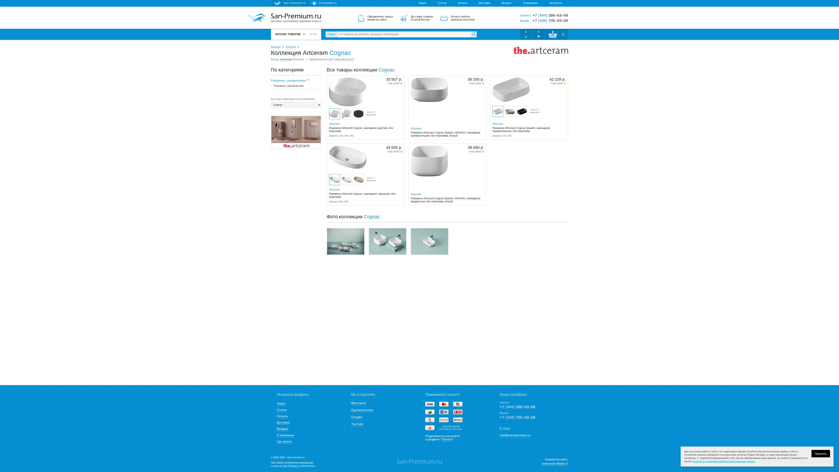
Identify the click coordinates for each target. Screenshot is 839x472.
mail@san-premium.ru (515, 435)
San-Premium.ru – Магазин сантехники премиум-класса (296, 18)
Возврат (506, 3)
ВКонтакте (358, 403)
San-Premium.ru (291, 466)
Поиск (331, 34)
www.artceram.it (344, 59)
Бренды (276, 47)
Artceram (290, 47)
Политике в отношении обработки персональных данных (723, 461)
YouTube (357, 424)
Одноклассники (362, 410)
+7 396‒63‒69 (517, 407)
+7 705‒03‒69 (517, 417)
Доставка (484, 3)
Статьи (442, 3)
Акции (422, 3)
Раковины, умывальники (289, 85)
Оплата (462, 3)
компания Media (555, 463)
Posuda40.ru (328, 3)
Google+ (357, 417)
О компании (530, 3)
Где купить (555, 3)
